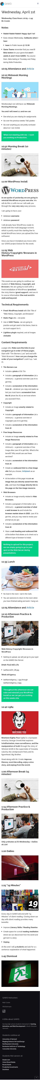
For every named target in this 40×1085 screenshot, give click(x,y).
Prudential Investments (10, 1067)
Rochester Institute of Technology (13, 1046)
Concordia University (9, 1049)
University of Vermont (9, 1039)
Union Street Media (8, 1062)
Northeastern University (10, 1044)
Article (30, 68)
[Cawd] (2, 4)
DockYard (5, 1069)
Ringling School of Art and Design (13, 1041)
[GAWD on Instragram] (3, 1012)
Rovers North (6, 1064)
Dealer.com (6, 1060)
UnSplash (26, 471)
